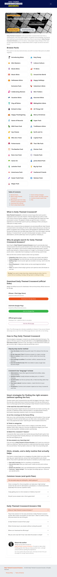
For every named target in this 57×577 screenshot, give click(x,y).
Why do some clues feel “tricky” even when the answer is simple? (25, 535)
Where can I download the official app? (18, 530)
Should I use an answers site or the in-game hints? (21, 496)
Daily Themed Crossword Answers (13, 567)
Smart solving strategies (37, 195)
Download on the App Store (28, 299)
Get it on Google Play (28, 311)
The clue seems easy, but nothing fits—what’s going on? (23, 480)
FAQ (32, 200)
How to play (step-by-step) (18, 205)
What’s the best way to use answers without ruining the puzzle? (25, 526)
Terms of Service (19, 572)
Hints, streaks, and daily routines (39, 196)
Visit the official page (28, 323)
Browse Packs (13, 30)
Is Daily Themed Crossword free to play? (18, 521)
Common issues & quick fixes (38, 198)
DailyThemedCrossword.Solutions (24, 546)
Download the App (28, 30)
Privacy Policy (9, 572)
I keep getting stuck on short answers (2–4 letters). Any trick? (24, 492)
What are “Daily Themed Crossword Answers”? (20, 510)
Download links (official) (17, 203)
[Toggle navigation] (51, 4)
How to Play (42, 30)
